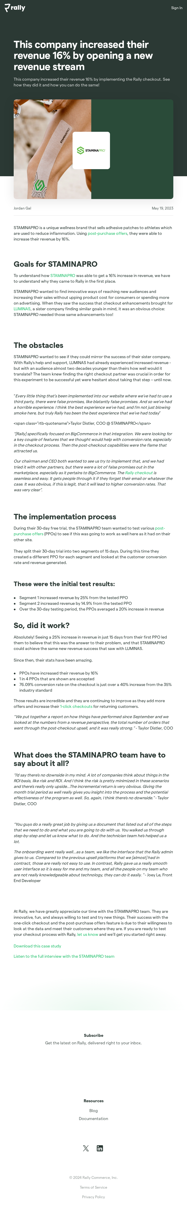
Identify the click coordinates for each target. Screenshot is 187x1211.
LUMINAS (22, 309)
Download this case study (38, 946)
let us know (88, 934)
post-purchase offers (107, 233)
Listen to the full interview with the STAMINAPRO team (64, 956)
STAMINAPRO (62, 275)
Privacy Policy (93, 1197)
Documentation (93, 1118)
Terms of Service (93, 1187)
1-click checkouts (76, 706)
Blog (93, 1110)
